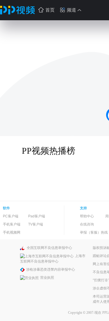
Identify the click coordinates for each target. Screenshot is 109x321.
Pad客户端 (36, 216)
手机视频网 (11, 232)
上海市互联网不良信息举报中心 (52, 258)
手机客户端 (11, 224)
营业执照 (47, 278)
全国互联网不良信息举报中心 (49, 248)
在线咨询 (87, 224)
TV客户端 (35, 224)
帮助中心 (87, 216)
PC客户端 (10, 216)
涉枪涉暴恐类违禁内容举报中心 (50, 269)
